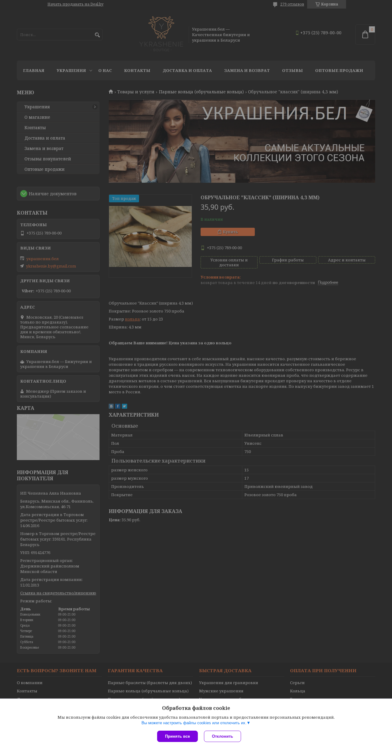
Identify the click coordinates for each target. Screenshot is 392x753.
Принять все (177, 736)
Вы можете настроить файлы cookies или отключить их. (194, 723)
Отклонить (222, 736)
